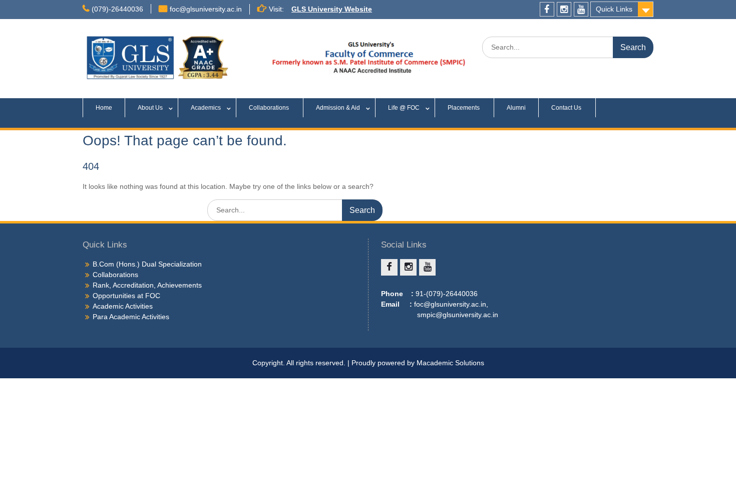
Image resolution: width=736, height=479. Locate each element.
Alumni (516, 107)
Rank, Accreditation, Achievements (147, 285)
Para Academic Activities (131, 317)
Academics (206, 107)
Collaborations (269, 107)
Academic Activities (123, 306)
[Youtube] (581, 9)
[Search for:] (567, 47)
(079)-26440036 (117, 9)
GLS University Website (331, 9)
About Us (150, 107)
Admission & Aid (338, 107)
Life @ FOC (404, 107)
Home (104, 107)
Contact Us (567, 107)
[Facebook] (547, 9)
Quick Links (614, 9)
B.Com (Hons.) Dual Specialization (147, 264)
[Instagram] (564, 9)
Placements (464, 107)
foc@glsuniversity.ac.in (206, 9)
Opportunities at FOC (126, 296)
